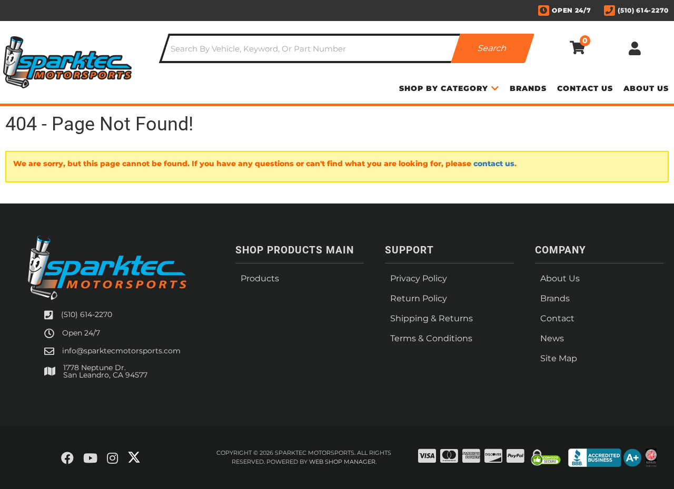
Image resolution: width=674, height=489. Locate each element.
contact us (493, 163)
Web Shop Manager (342, 461)
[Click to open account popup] (634, 48)
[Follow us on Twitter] (134, 457)
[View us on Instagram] (112, 458)
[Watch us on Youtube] (90, 458)
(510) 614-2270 (86, 314)
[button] (347, 48)
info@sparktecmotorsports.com (121, 350)
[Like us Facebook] (67, 458)
